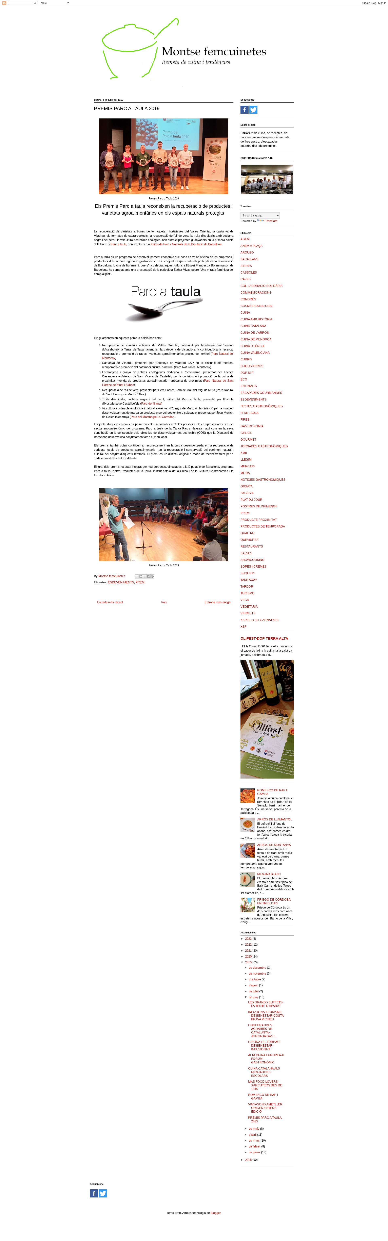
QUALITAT (247, 533)
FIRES (244, 419)
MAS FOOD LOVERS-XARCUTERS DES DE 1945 (265, 1085)
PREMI (140, 582)
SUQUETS (247, 573)
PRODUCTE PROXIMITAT (258, 519)
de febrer (255, 1146)
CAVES (245, 279)
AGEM (245, 239)
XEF (243, 626)
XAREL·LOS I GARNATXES (259, 620)
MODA (245, 473)
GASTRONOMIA (252, 426)
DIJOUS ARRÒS (251, 366)
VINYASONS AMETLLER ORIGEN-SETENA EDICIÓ (265, 1108)
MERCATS (247, 466)
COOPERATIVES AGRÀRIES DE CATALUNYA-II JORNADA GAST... (262, 1030)
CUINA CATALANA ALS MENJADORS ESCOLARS (264, 1072)
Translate (271, 221)
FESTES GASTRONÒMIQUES (261, 406)
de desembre (258, 967)
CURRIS (246, 359)
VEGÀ (244, 600)
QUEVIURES (249, 539)
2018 (248, 1159)
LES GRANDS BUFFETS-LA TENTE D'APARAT (265, 1004)
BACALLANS (249, 259)
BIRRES (246, 265)
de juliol (254, 991)
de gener (255, 1152)
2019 (248, 962)
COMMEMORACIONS (255, 292)
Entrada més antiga (217, 602)
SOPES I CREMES (253, 566)
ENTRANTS (248, 386)
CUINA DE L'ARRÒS (254, 332)
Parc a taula (118, 244)
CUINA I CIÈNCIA (252, 346)
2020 (248, 956)
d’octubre (255, 979)
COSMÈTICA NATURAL (256, 306)
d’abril (253, 1134)
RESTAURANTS (251, 546)
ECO (243, 379)
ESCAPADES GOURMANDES (261, 392)
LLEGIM (246, 459)
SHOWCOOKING (252, 559)
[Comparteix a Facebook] (149, 576)
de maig (254, 1128)
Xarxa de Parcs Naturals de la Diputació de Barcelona (186, 244)
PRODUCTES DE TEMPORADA (262, 526)
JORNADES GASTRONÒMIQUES (264, 446)
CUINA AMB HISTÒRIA (256, 319)
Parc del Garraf (151, 403)
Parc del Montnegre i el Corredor (152, 417)
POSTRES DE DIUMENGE (258, 506)
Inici (164, 602)
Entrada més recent (110, 602)
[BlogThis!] (141, 576)
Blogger (215, 1212)
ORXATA (246, 486)
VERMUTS (247, 613)
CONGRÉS (248, 299)
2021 (248, 950)
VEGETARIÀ (249, 606)
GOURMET (248, 439)
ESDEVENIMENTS (121, 582)
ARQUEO (247, 252)
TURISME (247, 593)
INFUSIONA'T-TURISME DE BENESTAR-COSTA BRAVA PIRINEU (266, 1015)
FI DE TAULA (249, 412)
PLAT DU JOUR (251, 499)
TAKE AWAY (248, 580)
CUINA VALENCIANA (255, 352)
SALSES (246, 553)
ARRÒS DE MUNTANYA (274, 845)
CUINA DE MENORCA (255, 339)
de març (254, 1140)
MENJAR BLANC (269, 874)
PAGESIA (247, 493)
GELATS (246, 433)
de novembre (258, 973)
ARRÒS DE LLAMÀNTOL (274, 819)
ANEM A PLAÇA (251, 245)
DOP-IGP (246, 372)
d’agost (254, 985)
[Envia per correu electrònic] (137, 576)
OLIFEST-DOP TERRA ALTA (264, 638)
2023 (248, 938)
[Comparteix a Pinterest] (152, 576)
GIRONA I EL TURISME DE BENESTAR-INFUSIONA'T (264, 1045)
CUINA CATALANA (253, 326)
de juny (254, 997)
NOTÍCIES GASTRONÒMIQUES (262, 479)
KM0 (243, 453)
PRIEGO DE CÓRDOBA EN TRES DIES (273, 901)
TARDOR (246, 586)
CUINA (245, 312)
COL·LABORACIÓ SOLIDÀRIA (261, 286)
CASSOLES (248, 272)
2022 (248, 944)
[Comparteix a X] (145, 576)
